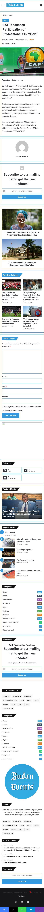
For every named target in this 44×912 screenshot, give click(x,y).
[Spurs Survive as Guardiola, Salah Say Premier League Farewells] (11, 284)
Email (4, 386)
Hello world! (10, 533)
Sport (11, 15)
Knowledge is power (24, 550)
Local (5, 596)
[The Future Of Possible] (8, 563)
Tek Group (22, 896)
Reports (6, 615)
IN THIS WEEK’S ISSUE (10, 622)
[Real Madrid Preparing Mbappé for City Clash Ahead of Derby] (11, 311)
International (8, 600)
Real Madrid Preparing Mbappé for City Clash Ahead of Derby (10, 321)
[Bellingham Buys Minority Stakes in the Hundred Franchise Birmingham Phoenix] (32, 284)
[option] (22, 506)
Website (5, 397)
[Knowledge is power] (8, 552)
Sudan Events (8, 40)
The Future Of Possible (25, 560)
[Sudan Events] (15, 5)
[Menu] (3, 6)
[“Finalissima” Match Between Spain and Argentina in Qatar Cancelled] (32, 311)
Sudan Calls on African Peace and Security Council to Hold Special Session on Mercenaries (21, 514)
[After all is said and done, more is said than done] (8, 542)
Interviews (6, 626)
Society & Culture (9, 619)
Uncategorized (8, 630)
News (5, 592)
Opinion (6, 611)
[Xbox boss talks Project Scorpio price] (8, 574)
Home (6, 15)
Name (4, 376)
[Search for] (41, 6)
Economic (6, 603)
